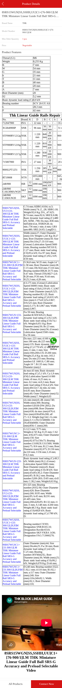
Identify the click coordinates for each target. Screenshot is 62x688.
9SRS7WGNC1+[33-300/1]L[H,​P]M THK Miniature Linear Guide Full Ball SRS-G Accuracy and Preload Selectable (13, 575)
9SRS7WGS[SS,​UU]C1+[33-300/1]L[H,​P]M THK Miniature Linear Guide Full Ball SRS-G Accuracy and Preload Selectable (12, 529)
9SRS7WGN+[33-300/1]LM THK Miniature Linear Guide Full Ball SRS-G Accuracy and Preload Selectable (12, 470)
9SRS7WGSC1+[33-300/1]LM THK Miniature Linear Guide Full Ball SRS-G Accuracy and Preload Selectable (12, 553)
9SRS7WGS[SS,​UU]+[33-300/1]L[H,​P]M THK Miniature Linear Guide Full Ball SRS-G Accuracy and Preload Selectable (12, 500)
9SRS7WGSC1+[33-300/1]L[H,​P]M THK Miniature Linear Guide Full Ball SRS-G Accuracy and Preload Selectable (13, 271)
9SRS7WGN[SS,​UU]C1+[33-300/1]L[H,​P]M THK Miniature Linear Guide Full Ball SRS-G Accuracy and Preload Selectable (12, 295)
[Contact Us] (54, 344)
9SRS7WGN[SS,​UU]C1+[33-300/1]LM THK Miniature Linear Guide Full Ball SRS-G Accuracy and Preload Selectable (11, 245)
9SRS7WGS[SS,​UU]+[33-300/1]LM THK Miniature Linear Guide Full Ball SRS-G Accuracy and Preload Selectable (11, 218)
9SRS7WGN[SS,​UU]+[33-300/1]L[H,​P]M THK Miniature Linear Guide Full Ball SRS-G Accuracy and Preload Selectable (12, 412)
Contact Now (46, 683)
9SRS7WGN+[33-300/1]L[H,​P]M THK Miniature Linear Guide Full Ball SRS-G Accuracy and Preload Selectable (12, 324)
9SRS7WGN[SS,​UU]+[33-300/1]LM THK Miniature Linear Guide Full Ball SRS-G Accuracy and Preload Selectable (11, 383)
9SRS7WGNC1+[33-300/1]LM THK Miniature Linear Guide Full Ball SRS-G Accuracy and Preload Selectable (12, 442)
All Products (16, 683)
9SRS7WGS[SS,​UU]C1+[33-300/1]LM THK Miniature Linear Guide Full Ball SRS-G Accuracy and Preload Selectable (11, 352)
